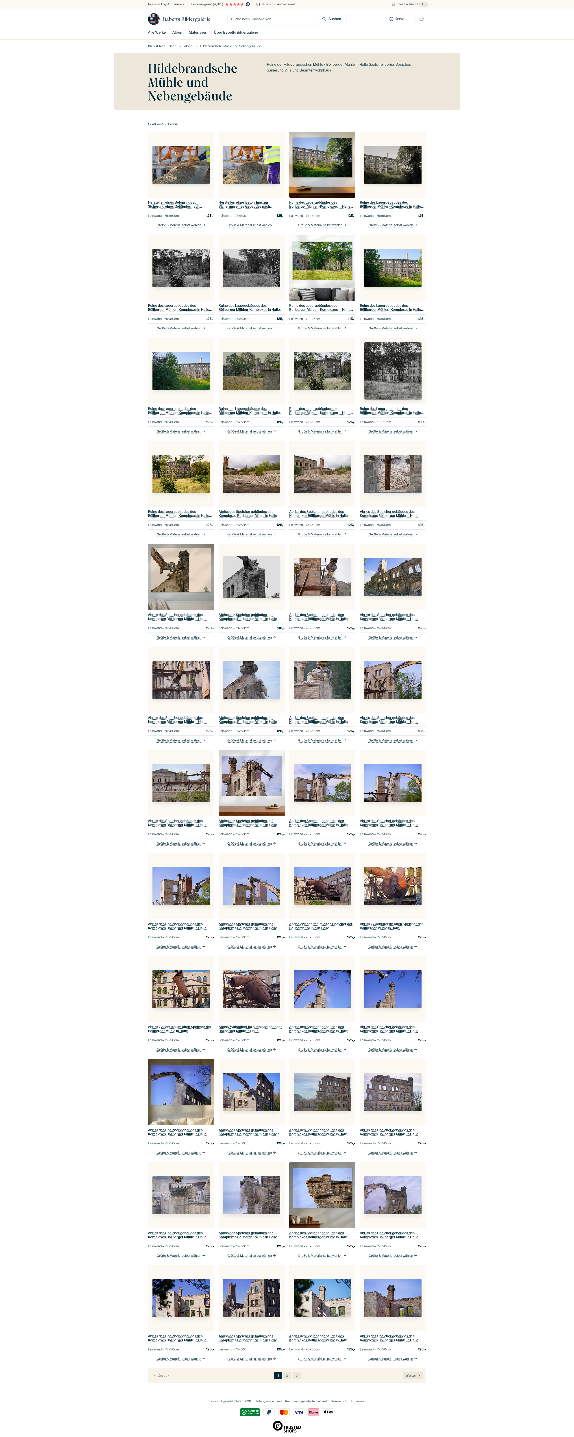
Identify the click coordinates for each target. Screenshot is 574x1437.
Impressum (359, 1401)
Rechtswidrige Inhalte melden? (306, 1401)
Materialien (198, 32)
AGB (248, 1401)
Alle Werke (157, 32)
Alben (177, 32)
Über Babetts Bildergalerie (236, 32)
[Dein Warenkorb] (421, 19)
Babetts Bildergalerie (186, 19)
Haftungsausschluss (268, 1401)
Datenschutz (339, 1401)
